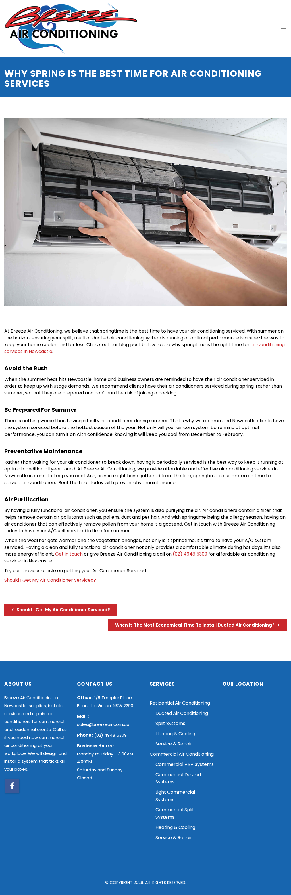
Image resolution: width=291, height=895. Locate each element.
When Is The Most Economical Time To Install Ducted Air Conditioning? (195, 625)
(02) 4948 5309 (190, 554)
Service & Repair (173, 744)
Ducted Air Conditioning (181, 713)
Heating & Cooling (175, 733)
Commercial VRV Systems (184, 764)
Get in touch (69, 554)
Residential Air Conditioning (180, 703)
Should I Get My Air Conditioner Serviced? (50, 580)
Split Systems (170, 723)
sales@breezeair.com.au (103, 724)
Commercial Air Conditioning (182, 754)
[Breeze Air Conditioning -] (70, 28)
